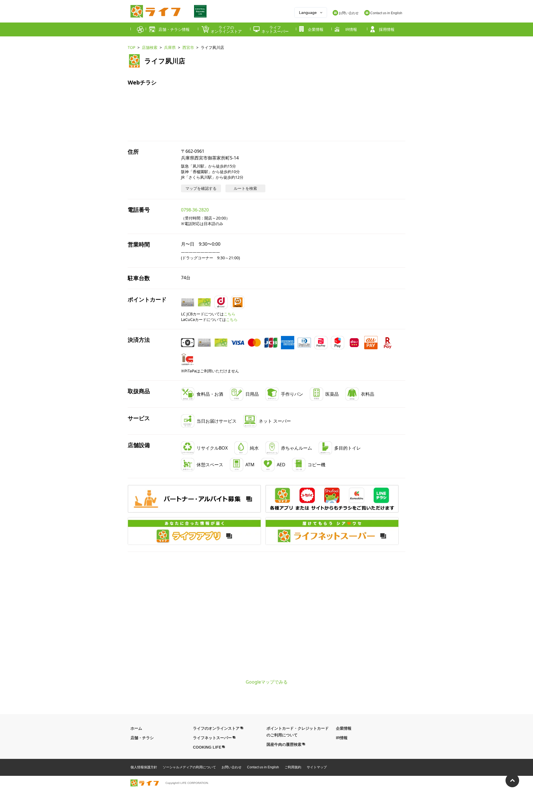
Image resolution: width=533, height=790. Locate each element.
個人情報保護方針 (143, 767)
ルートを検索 (245, 188)
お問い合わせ (232, 767)
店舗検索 (149, 47)
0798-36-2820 (195, 210)
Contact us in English (263, 767)
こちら (229, 314)
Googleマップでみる (267, 682)
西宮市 (188, 47)
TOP (131, 47)
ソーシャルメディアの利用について (189, 767)
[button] (332, 499)
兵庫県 (170, 47)
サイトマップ (317, 767)
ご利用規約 (293, 767)
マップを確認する (201, 188)
